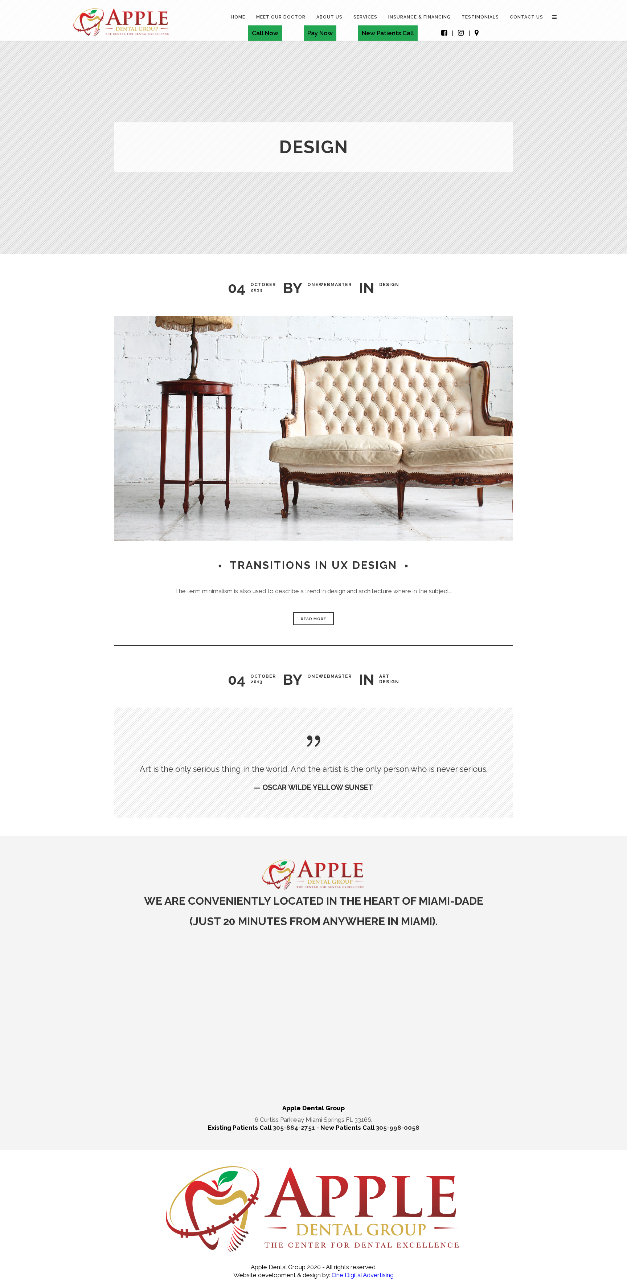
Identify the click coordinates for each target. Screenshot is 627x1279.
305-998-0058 (397, 1127)
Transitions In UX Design (313, 565)
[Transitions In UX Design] (313, 428)
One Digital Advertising (362, 1275)
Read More (313, 619)
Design (389, 284)
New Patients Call (388, 33)
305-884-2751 (294, 1127)
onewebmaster (329, 284)
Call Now (265, 33)
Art (384, 676)
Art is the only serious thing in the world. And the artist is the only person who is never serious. (314, 769)
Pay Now (320, 33)
